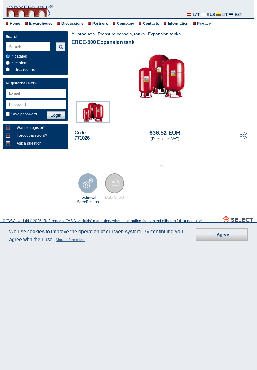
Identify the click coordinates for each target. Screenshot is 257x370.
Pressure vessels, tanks (121, 33)
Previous (73, 111)
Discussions (72, 23)
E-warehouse (41, 23)
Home (15, 23)
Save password (24, 114)
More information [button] (70, 240)
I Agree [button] (221, 234)
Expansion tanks (164, 33)
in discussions (23, 69)
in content (19, 63)
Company (125, 23)
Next (250, 111)
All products (83, 33)
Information (178, 23)
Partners (100, 23)
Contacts (151, 23)
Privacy (204, 23)
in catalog (19, 56)
